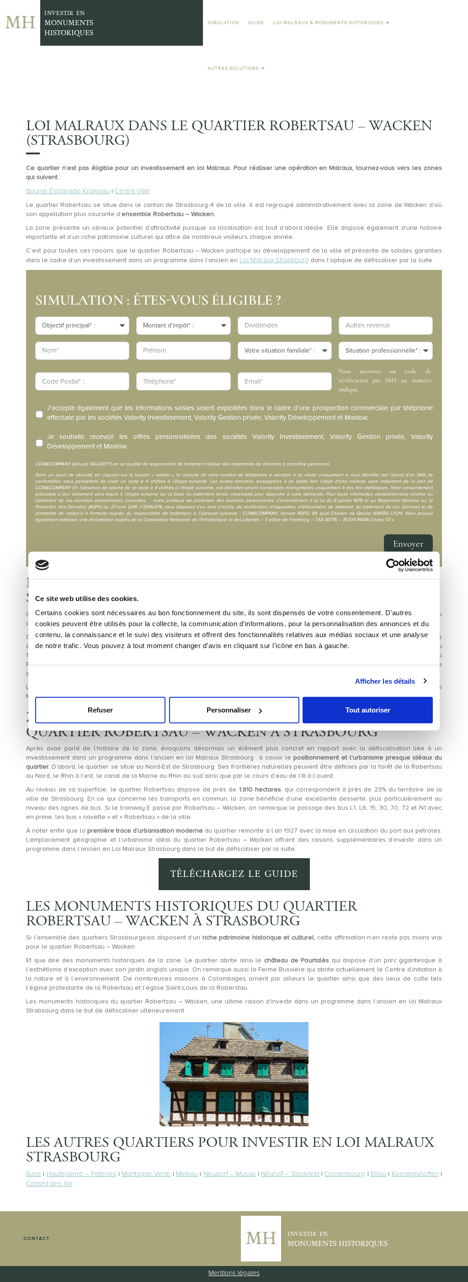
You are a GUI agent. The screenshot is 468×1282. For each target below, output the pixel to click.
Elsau (378, 1174)
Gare (33, 1174)
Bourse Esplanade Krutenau (68, 191)
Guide (256, 23)
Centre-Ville (132, 191)
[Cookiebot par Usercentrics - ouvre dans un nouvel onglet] (393, 565)
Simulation (223, 23)
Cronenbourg (344, 1174)
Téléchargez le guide (234, 874)
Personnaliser (229, 710)
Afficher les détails (385, 681)
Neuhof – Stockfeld (290, 1174)
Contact (36, 1238)
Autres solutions (233, 68)
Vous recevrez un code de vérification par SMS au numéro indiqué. (385, 380)
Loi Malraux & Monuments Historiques (329, 23)
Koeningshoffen (415, 1174)
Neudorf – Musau (229, 1174)
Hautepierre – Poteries (82, 1174)
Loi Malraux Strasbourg (274, 260)
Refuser (100, 710)
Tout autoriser (368, 710)
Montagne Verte (146, 1174)
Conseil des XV (49, 1183)
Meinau (187, 1174)
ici (150, 500)
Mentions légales (234, 1273)
